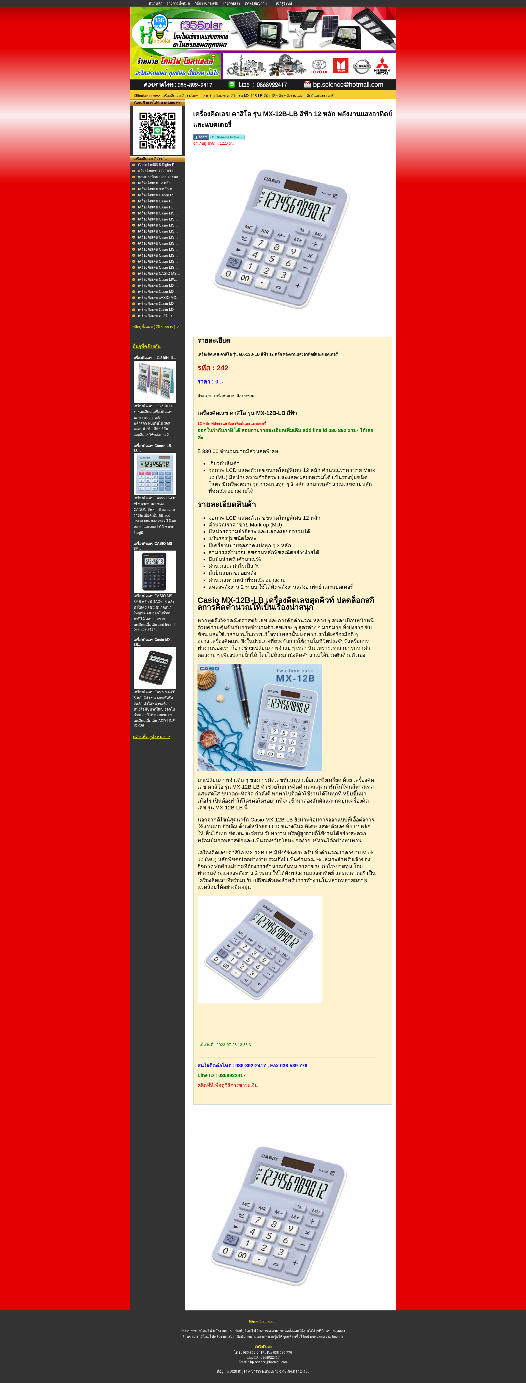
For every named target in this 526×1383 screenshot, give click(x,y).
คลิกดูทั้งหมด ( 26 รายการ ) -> (155, 327)
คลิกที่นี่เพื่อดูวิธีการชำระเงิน (228, 1085)
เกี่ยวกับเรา (231, 3)
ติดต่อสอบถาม (256, 3)
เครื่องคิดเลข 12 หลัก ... (156, 183)
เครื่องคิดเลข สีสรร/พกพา (181, 96)
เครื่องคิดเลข (225, 641)
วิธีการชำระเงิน (207, 3)
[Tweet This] (227, 138)
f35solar (187, 1331)
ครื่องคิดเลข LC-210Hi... (157, 171)
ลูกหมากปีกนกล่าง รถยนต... (160, 177)
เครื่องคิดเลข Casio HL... (157, 201)
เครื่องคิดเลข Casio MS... (158, 213)
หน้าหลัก (156, 3)
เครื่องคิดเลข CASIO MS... (159, 273)
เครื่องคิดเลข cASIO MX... (158, 298)
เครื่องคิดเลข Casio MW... (158, 279)
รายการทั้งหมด (178, 3)
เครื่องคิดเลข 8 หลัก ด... (156, 189)
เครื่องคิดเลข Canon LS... (158, 195)
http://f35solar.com (263, 1321)
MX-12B (241, 787)
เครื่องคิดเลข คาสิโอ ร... (157, 316)
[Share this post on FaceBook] (201, 138)
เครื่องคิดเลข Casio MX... (158, 286)
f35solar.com (145, 96)
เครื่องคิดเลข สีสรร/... (150, 159)
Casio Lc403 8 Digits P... (157, 165)
